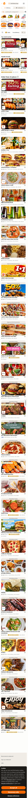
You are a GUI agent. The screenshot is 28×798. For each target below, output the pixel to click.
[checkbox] (4, 26)
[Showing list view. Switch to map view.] (25, 12)
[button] (3, 3)
